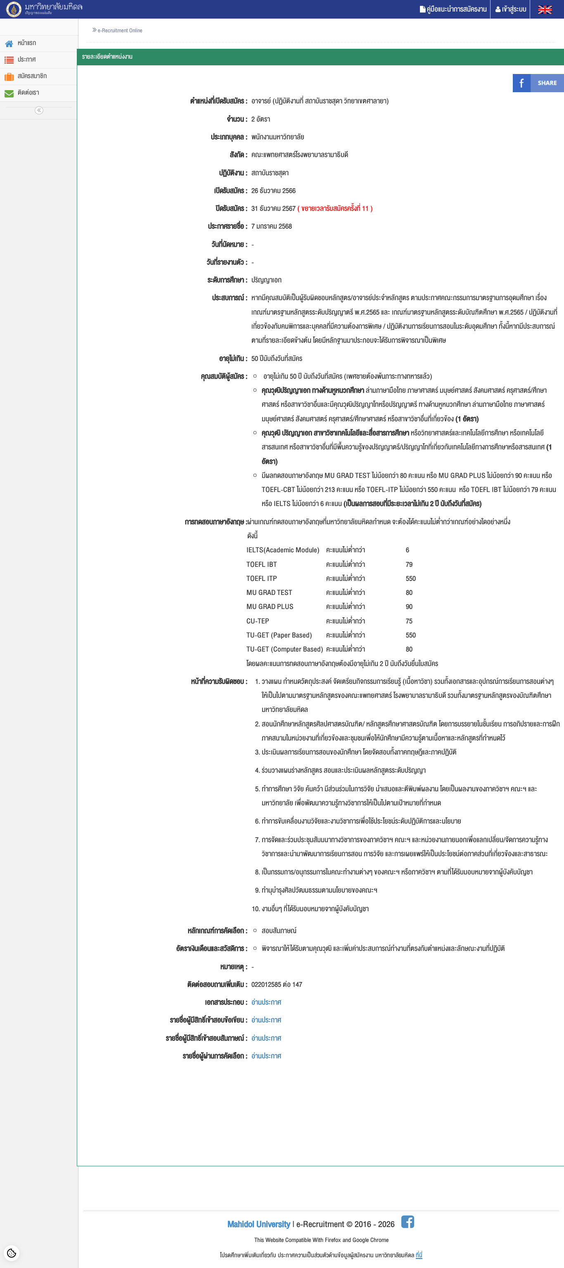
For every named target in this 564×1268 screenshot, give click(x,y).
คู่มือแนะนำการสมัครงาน (457, 9)
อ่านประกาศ (266, 1002)
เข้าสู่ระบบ (514, 9)
